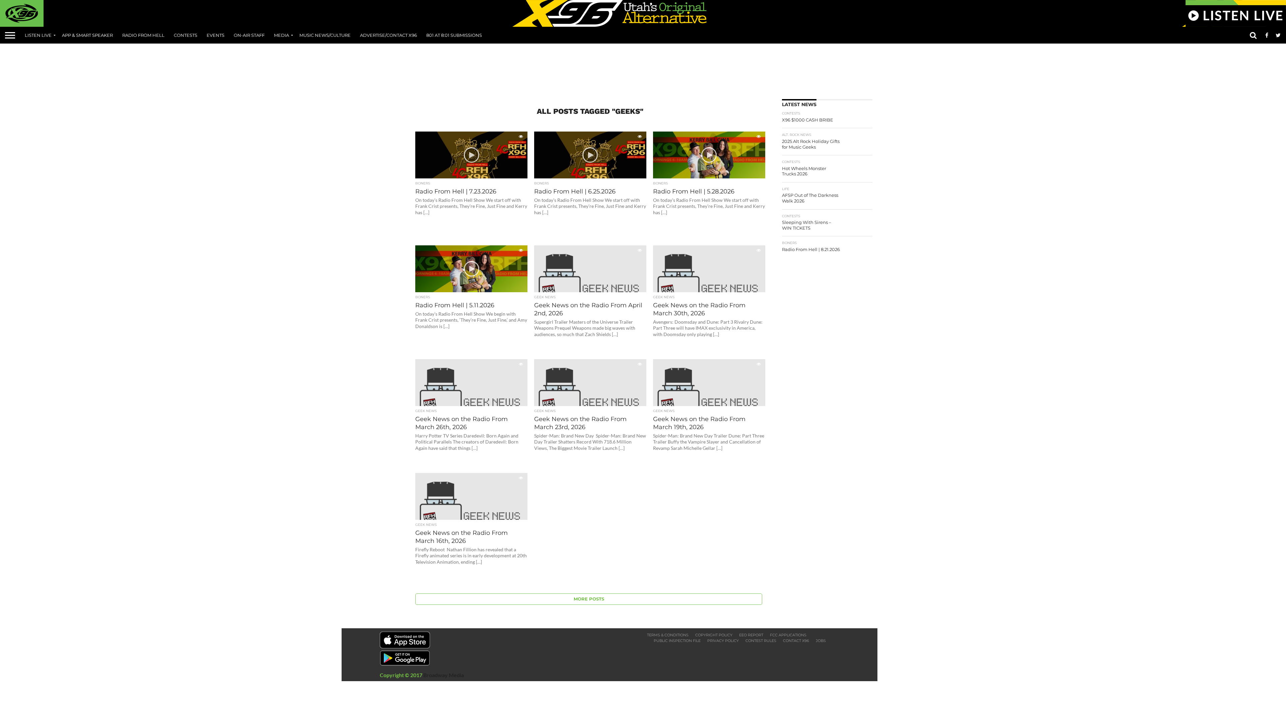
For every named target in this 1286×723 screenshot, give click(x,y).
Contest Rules (760, 640)
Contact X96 (796, 640)
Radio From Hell (143, 35)
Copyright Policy (713, 635)
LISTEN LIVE (38, 35)
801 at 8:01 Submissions (454, 35)
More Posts (589, 598)
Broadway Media (443, 675)
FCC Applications (788, 635)
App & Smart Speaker (87, 35)
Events (215, 35)
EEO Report (751, 635)
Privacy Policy (723, 640)
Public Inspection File (677, 640)
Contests (185, 35)
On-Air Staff (249, 35)
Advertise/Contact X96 (388, 35)
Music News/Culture (325, 35)
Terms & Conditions (668, 635)
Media (281, 35)
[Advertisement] (643, 69)
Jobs (821, 640)
